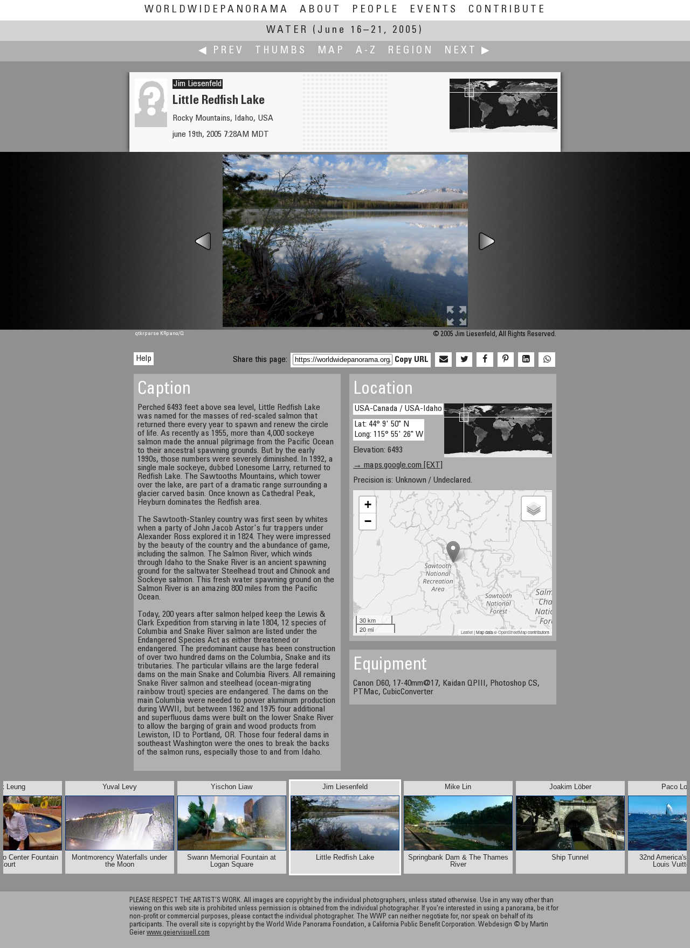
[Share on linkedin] (526, 360)
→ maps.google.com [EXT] (398, 465)
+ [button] (367, 504)
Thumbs (281, 51)
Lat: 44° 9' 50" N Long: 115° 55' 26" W (388, 429)
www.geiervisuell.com (178, 933)
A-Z (366, 51)
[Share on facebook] (485, 360)
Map (331, 51)
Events (434, 10)
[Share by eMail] (443, 360)
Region (410, 51)
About (320, 10)
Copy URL (412, 360)
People (375, 10)
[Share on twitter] (464, 360)
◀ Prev (221, 51)
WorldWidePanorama (216, 10)
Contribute (507, 10)
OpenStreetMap (512, 632)
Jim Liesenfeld (198, 84)
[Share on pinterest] (506, 360)
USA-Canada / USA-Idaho (398, 409)
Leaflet (467, 632)
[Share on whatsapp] (547, 360)
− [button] (367, 521)
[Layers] (534, 508)
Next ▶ (468, 51)
